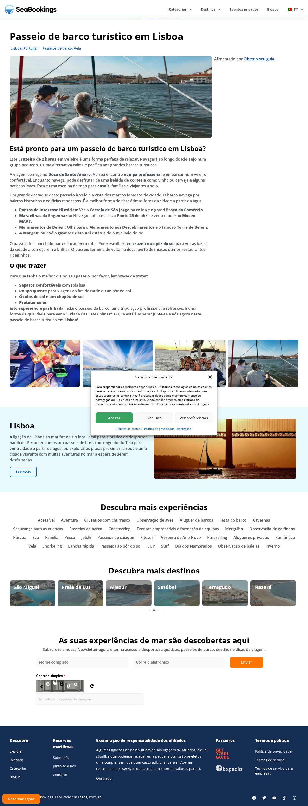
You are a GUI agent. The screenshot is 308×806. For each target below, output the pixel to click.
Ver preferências (194, 418)
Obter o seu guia (259, 59)
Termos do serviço (269, 760)
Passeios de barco (57, 48)
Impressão (184, 429)
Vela (77, 48)
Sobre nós (61, 757)
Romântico (285, 537)
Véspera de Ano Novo (181, 537)
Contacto (60, 774)
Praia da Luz (28, 587)
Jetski (86, 537)
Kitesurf (147, 537)
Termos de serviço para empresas (274, 770)
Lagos (261, 587)
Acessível (46, 520)
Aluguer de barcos (196, 520)
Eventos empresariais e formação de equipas (178, 528)
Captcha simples (50, 676)
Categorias (177, 9)
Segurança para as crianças (38, 528)
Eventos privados (244, 9)
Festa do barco (233, 520)
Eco (35, 537)
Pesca (69, 537)
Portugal (30, 48)
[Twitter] (264, 798)
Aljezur (70, 587)
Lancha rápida (81, 546)
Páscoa (19, 537)
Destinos (208, 9)
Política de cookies (129, 429)
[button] (210, 377)
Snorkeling (52, 546)
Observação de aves (154, 520)
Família (51, 537)
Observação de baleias (238, 546)
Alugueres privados (251, 537)
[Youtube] (274, 798)
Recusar (154, 418)
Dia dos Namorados (193, 546)
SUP (151, 546)
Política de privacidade (159, 429)
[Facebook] (254, 798)
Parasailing (217, 537)
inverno (273, 546)
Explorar (16, 751)
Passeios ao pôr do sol (120, 546)
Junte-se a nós (64, 766)
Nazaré (214, 587)
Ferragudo (170, 587)
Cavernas (261, 520)
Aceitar (114, 418)
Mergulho (234, 528)
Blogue (272, 9)
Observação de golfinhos (272, 528)
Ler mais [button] (23, 471)
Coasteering (119, 528)
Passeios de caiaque (115, 537)
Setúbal (119, 587)
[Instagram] (294, 798)
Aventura (69, 520)
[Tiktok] (284, 798)
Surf (165, 546)
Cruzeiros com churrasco (107, 520)
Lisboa (16, 48)
